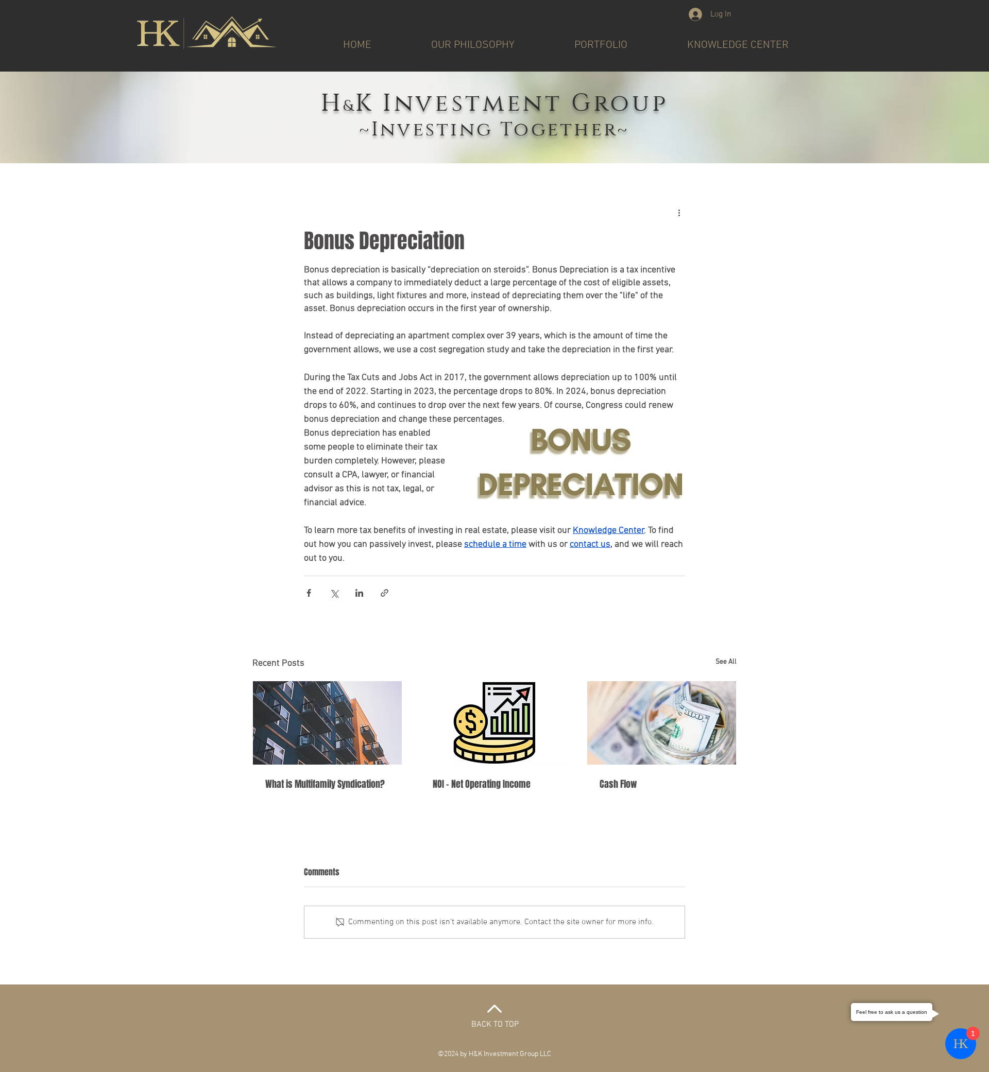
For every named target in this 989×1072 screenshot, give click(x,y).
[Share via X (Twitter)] (334, 593)
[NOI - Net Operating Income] (494, 723)
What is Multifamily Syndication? (325, 784)
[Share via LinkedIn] (359, 593)
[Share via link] (384, 593)
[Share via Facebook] (309, 593)
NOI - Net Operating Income (482, 784)
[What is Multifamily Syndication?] (327, 723)
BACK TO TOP (495, 1024)
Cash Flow (618, 784)
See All (726, 662)
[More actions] (679, 212)
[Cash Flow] (661, 723)
